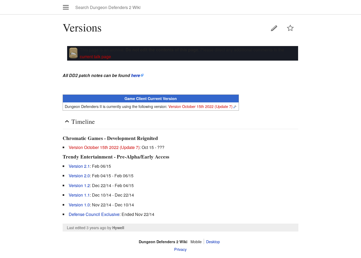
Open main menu (65, 7)
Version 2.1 (79, 166)
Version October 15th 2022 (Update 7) (200, 106)
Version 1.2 (79, 185)
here (135, 75)
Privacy (180, 249)
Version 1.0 (79, 205)
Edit (274, 28)
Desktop (213, 241)
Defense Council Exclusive (94, 214)
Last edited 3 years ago (86, 227)
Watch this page (290, 28)
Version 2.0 (79, 176)
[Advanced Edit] (235, 106)
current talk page (95, 56)
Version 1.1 (79, 195)
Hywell (118, 227)
